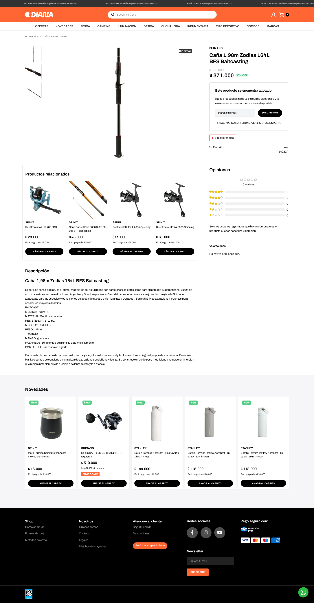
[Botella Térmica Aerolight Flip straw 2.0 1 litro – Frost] (157, 422)
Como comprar (34, 527)
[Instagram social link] (206, 532)
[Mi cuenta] (273, 14)
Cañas (47, 36)
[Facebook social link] (192, 532)
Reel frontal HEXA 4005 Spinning (131, 227)
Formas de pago (35, 533)
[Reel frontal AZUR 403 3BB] (44, 200)
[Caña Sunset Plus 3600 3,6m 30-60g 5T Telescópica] (88, 200)
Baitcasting (59, 36)
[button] (44, 251)
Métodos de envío (36, 540)
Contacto (84, 533)
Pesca (37, 36)
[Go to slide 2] (119, 156)
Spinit (29, 222)
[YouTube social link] (219, 532)
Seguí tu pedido (142, 527)
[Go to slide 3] (123, 156)
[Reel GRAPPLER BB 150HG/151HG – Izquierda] (104, 422)
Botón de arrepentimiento (150, 545)
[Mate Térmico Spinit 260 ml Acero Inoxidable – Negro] (51, 422)
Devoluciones (141, 533)
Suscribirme (270, 112)
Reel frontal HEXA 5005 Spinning (175, 227)
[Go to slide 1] (115, 156)
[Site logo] (39, 14)
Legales (83, 540)
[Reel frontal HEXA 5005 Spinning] (175, 200)
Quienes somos (88, 527)
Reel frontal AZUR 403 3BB (41, 227)
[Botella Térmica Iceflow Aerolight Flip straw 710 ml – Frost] (263, 422)
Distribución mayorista (92, 546)
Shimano (216, 48)
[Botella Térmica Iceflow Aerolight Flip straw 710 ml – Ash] (210, 422)
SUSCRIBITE (197, 572)
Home (28, 36)
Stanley (140, 448)
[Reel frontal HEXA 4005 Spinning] (132, 200)
